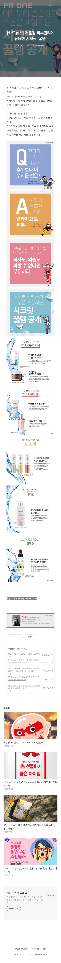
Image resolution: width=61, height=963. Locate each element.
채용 (44, 949)
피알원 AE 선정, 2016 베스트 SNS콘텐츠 (24, 654)
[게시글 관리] (19, 637)
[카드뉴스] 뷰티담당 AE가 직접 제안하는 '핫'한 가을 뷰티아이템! (24, 678)
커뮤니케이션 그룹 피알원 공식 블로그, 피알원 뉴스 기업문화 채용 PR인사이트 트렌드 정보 (25, 900)
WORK (10, 649)
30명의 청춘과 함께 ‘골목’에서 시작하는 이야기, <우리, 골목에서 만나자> (24, 669)
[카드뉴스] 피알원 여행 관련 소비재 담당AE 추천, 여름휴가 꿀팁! (24, 686)
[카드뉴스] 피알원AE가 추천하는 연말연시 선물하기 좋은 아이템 (24, 661)
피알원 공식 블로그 (17, 892)
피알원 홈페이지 (21, 949)
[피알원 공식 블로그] (26, 5)
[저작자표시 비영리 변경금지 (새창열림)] (39, 637)
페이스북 (35, 949)
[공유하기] (15, 637)
